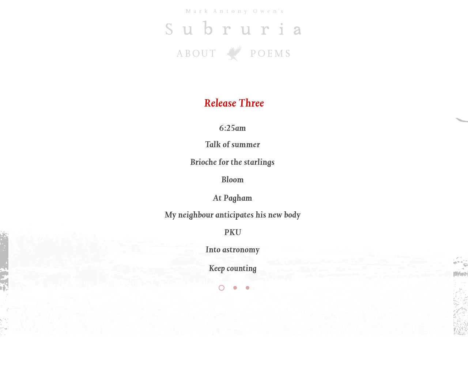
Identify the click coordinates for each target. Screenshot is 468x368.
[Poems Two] (235, 288)
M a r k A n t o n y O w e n (231, 11)
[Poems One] (221, 288)
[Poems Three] (247, 288)
